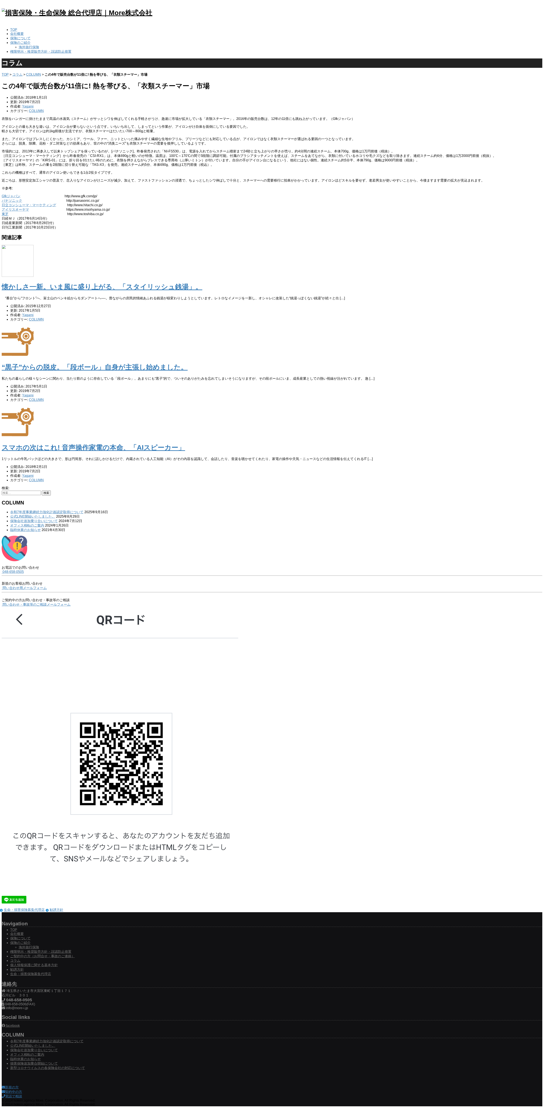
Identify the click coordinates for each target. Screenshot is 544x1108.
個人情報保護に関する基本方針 (34, 965)
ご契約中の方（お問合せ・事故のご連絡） (42, 956)
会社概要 (17, 34)
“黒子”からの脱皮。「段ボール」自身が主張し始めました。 (95, 367)
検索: (5, 488)
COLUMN (33, 74)
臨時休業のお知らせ (25, 530)
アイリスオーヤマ (15, 209)
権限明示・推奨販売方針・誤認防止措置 (40, 51)
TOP (13, 29)
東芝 (5, 214)
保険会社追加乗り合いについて (34, 521)
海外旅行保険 (29, 47)
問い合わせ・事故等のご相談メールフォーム (36, 604)
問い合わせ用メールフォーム (24, 588)
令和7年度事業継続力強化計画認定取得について (47, 512)
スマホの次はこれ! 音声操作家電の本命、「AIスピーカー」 (93, 447)
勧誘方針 (56, 910)
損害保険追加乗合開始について (34, 1063)
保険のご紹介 (20, 42)
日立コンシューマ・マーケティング (29, 205)
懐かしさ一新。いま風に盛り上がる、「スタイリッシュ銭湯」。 (102, 287)
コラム (17, 74)
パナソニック (12, 200)
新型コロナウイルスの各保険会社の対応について (47, 1068)
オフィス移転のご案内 (27, 525)
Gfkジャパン (11, 196)
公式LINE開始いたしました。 (32, 516)
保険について (20, 38)
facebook (12, 1025)
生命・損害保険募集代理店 (24, 910)
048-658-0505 (13, 572)
